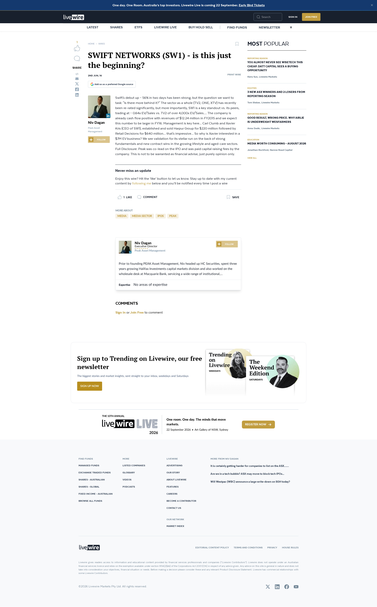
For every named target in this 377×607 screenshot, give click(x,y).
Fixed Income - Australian (96, 493)
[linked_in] (77, 95)
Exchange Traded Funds (95, 472)
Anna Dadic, (254, 128)
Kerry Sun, (252, 76)
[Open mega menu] (291, 27)
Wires (101, 44)
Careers (172, 493)
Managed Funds (89, 465)
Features (172, 486)
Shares (116, 27)
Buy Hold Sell (200, 27)
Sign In (292, 16)
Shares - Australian (92, 479)
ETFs (138, 27)
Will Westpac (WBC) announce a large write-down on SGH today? (250, 481)
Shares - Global (89, 486)
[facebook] (77, 89)
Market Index (175, 526)
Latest (92, 27)
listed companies (134, 465)
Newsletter (269, 27)
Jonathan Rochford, (258, 149)
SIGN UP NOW (89, 386)
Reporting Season (257, 58)
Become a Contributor (181, 500)
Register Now (255, 424)
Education (253, 139)
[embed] (77, 74)
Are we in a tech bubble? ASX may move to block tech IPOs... (247, 473)
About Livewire (177, 479)
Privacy (272, 547)
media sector (142, 216)
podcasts (129, 486)
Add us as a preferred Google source (113, 84)
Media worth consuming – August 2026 (276, 143)
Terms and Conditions (248, 547)
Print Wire (234, 74)
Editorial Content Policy (212, 547)
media (121, 216)
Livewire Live (165, 27)
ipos (160, 216)
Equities (251, 88)
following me (141, 183)
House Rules (290, 547)
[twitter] (77, 84)
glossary (129, 472)
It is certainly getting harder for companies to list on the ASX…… (249, 465)
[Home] (74, 17)
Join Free (311, 16)
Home (91, 44)
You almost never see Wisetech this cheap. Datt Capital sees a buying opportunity (275, 66)
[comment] (77, 58)
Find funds (237, 27)
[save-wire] (237, 45)
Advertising (174, 465)
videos (127, 479)
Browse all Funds (90, 500)
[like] (77, 48)
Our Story (173, 472)
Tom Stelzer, (254, 102)
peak (173, 216)
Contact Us (174, 507)
